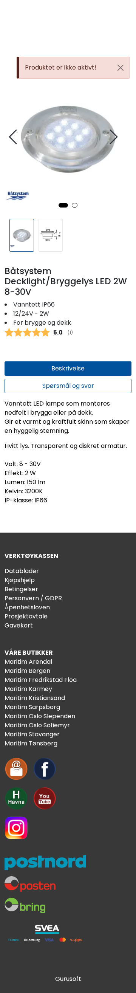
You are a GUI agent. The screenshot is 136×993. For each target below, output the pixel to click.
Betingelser (21, 589)
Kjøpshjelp (20, 580)
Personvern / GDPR (33, 598)
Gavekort (19, 625)
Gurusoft (68, 978)
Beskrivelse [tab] (68, 368)
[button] (63, 205)
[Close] (120, 67)
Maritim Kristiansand (35, 698)
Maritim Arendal (28, 661)
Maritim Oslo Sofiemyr (37, 725)
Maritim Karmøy (28, 689)
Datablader (22, 571)
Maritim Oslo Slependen (40, 716)
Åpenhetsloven (27, 607)
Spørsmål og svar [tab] (68, 385)
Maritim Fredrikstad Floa (41, 679)
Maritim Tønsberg (31, 743)
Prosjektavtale (26, 616)
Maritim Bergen (27, 670)
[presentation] (14, 137)
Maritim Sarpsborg (32, 707)
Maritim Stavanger (32, 734)
